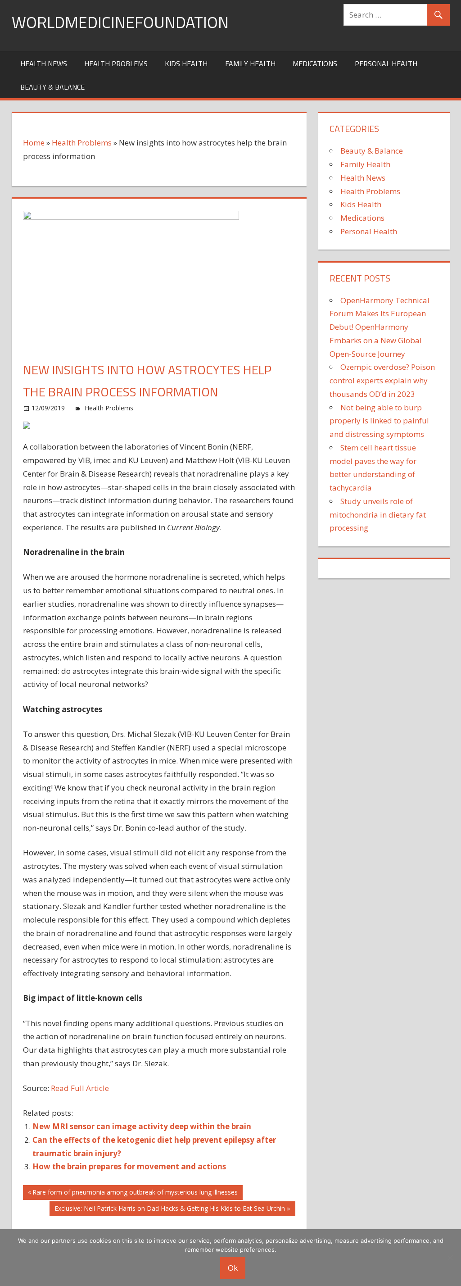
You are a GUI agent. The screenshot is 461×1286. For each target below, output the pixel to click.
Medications (315, 63)
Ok (233, 1268)
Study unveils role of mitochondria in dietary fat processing (378, 514)
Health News (43, 63)
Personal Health (386, 63)
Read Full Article (80, 1088)
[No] (449, 1257)
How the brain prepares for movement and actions (129, 1166)
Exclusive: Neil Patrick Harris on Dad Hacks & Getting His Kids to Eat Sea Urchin (169, 1210)
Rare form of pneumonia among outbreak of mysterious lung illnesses (135, 1193)
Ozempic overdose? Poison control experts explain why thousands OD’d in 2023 (382, 380)
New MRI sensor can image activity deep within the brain (141, 1126)
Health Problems (116, 63)
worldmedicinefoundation (120, 21)
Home (34, 142)
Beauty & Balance (52, 87)
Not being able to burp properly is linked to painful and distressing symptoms (379, 421)
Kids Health (186, 63)
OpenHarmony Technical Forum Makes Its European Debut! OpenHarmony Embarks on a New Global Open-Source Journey (379, 327)
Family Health (250, 63)
